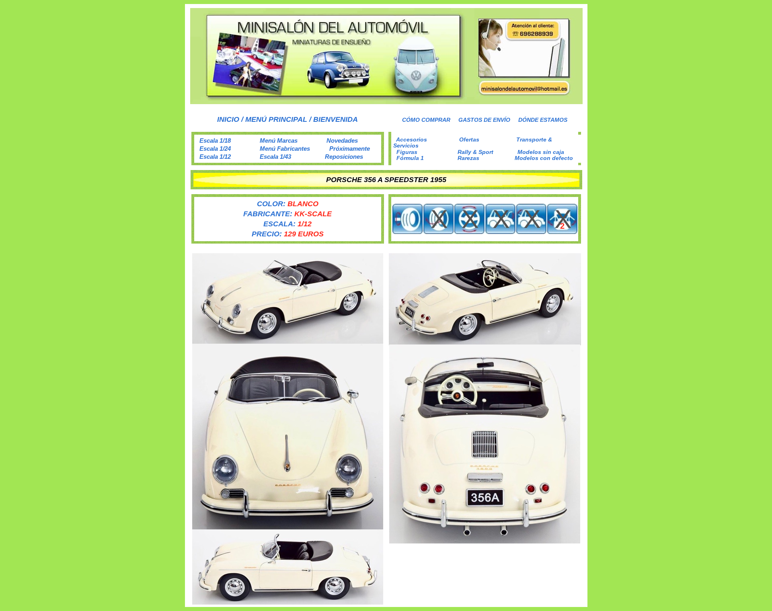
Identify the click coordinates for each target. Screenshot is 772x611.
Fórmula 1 (410, 158)
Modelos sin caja (540, 152)
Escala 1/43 (275, 156)
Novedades (342, 140)
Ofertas (469, 139)
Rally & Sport (475, 152)
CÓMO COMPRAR (426, 120)
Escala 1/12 (215, 156)
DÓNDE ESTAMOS (542, 120)
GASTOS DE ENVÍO (484, 120)
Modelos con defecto (544, 158)
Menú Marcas (279, 140)
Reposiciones (344, 156)
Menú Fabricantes (285, 148)
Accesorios (411, 139)
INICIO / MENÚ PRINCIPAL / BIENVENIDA (287, 119)
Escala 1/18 (215, 140)
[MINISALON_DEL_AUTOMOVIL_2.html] (386, 101)
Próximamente (349, 148)
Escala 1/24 (215, 148)
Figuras (406, 152)
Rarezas (468, 158)
